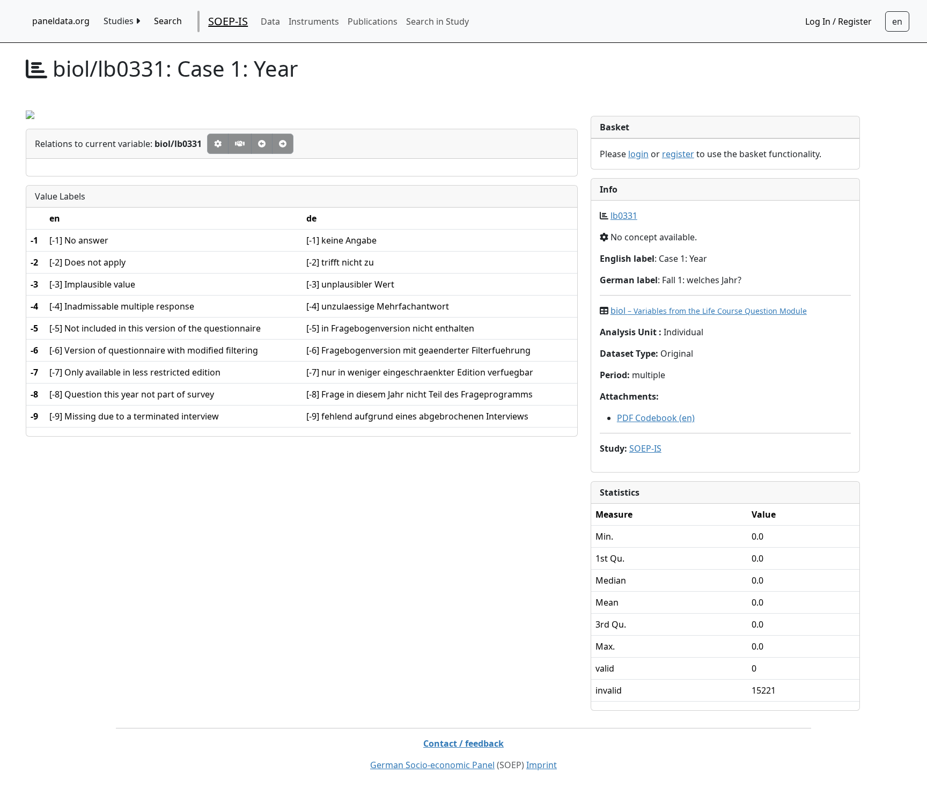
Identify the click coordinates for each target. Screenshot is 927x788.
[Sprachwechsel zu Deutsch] (897, 21)
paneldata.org (61, 21)
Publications (373, 21)
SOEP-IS (228, 21)
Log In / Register (838, 21)
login (638, 154)
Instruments (314, 21)
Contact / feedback (463, 743)
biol (708, 310)
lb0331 (623, 216)
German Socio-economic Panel (432, 765)
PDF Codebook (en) (656, 418)
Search (168, 21)
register (678, 154)
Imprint (541, 765)
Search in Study (437, 21)
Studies (120, 21)
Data (270, 21)
